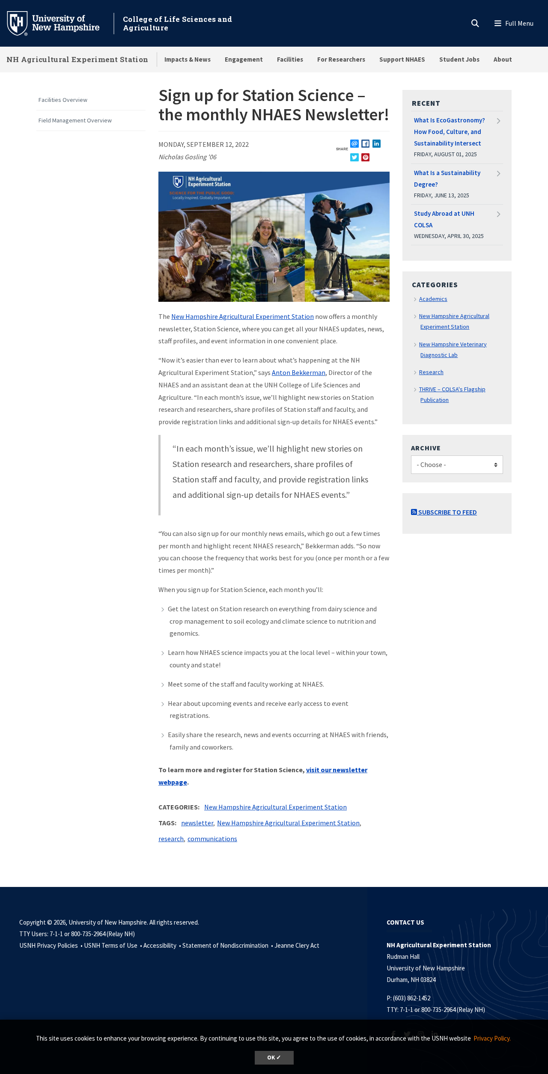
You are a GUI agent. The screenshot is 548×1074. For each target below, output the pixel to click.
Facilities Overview (63, 100)
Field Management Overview (75, 120)
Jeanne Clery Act (296, 945)
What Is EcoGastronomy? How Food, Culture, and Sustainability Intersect (449, 131)
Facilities (290, 59)
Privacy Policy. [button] (492, 1038)
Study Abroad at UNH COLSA (444, 219)
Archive (426, 447)
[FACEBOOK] (365, 144)
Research (431, 372)
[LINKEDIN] (376, 144)
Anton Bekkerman (298, 372)
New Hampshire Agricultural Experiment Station (242, 316)
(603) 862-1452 (411, 998)
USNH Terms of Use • (113, 945)
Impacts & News (187, 59)
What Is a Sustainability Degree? (447, 178)
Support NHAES (402, 59)
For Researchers (341, 59)
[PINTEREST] (365, 157)
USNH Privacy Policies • (51, 945)
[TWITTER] (354, 157)
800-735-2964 (438, 1010)
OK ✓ (274, 1057)
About (503, 59)
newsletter (197, 822)
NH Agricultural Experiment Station (77, 59)
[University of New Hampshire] (59, 22)
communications (212, 838)
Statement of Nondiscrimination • (228, 945)
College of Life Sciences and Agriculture (177, 23)
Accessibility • (162, 945)
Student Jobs (459, 59)
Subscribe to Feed (447, 512)
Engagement (244, 59)
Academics (433, 299)
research (171, 838)
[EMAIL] (354, 144)
